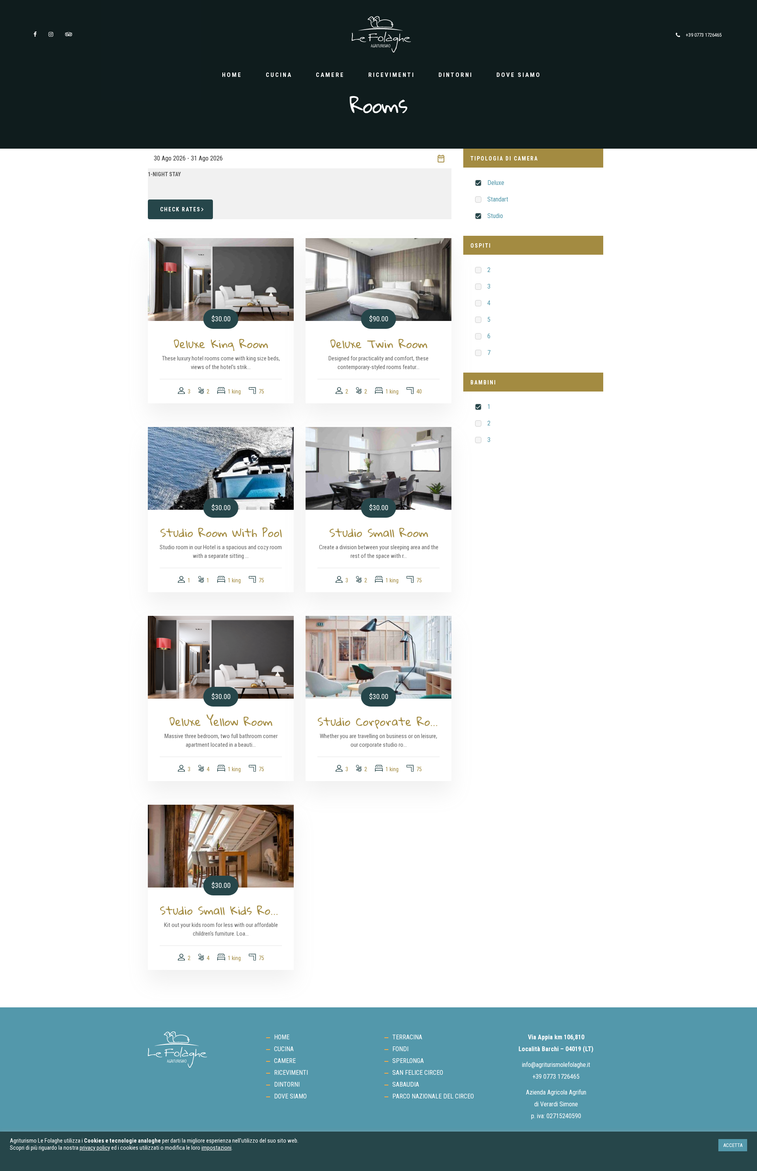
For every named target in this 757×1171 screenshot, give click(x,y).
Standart (497, 199)
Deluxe (495, 182)
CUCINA (279, 74)
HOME (232, 74)
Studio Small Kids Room (221, 910)
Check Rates (180, 209)
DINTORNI (455, 74)
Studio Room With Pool (221, 533)
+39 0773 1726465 (704, 35)
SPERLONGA (408, 1061)
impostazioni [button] (216, 1147)
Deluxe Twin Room (378, 344)
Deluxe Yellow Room (220, 721)
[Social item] (35, 34)
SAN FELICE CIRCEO (417, 1072)
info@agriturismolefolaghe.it (556, 1064)
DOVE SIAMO (518, 74)
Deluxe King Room (220, 344)
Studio (495, 216)
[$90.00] (378, 279)
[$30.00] (221, 279)
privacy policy (95, 1147)
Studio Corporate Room (378, 721)
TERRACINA (407, 1037)
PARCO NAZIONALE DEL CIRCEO (433, 1096)
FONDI (400, 1049)
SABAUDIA (405, 1084)
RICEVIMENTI (391, 74)
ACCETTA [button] (732, 1145)
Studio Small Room (378, 533)
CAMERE (330, 74)
